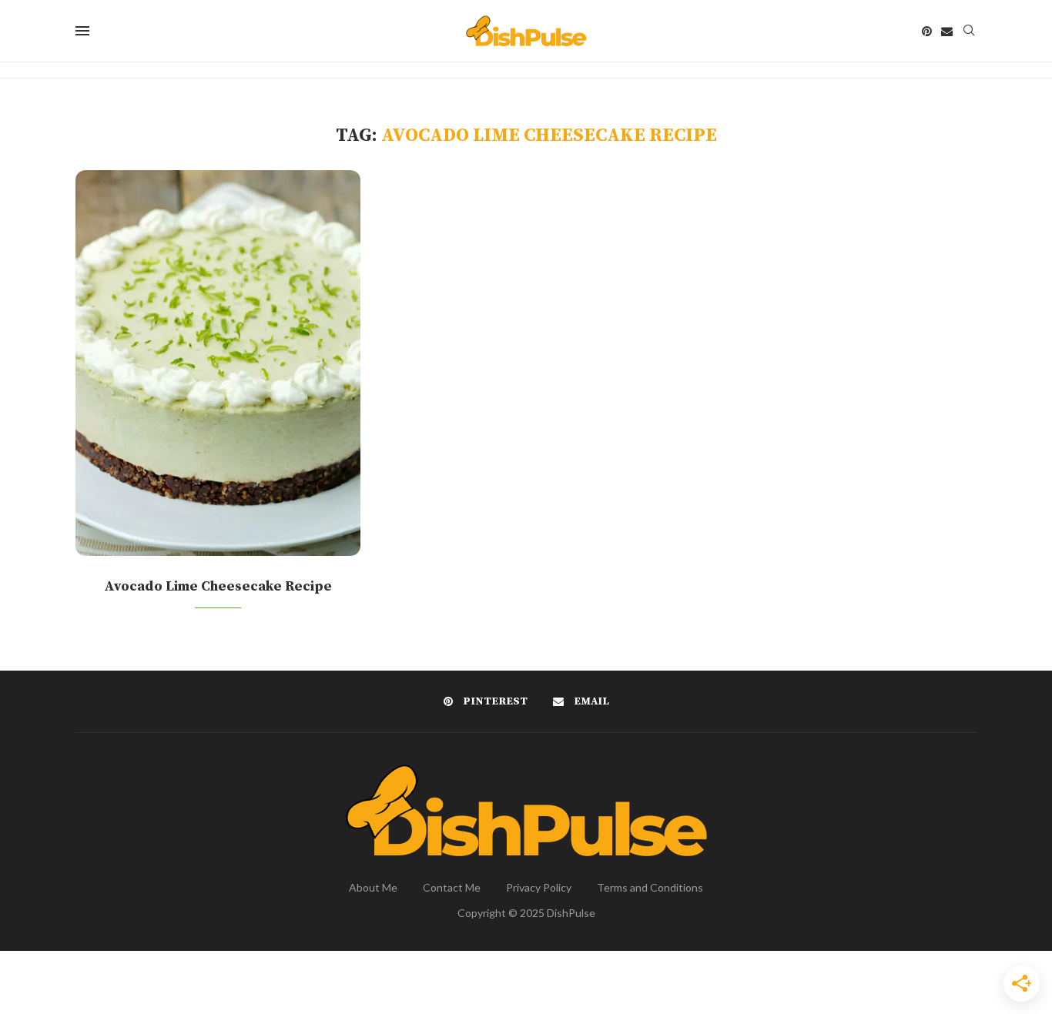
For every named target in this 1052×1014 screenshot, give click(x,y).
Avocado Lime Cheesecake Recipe (218, 586)
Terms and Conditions (650, 887)
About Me (373, 887)
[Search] (969, 31)
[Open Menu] (82, 31)
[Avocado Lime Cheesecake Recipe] (217, 363)
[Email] (946, 31)
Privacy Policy (538, 887)
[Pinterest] (927, 31)
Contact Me (452, 887)
